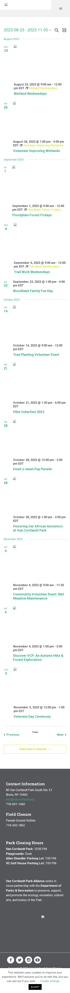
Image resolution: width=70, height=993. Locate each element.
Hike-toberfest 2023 (28, 412)
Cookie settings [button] (50, 981)
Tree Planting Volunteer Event (36, 355)
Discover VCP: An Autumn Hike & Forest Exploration (38, 658)
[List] (63, 30)
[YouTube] (37, 959)
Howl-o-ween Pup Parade (32, 469)
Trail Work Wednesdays (32, 272)
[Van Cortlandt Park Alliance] (6, 5)
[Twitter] (19, 959)
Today (35, 732)
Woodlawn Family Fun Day (33, 291)
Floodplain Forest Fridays (32, 215)
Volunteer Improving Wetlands (36, 151)
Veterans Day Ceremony (32, 716)
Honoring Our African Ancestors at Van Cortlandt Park (38, 528)
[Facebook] (10, 959)
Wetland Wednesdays (30, 93)
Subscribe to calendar (33, 749)
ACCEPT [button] (35, 987)
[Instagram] (28, 959)
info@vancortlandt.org (20, 799)
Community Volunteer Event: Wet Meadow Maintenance (38, 596)
